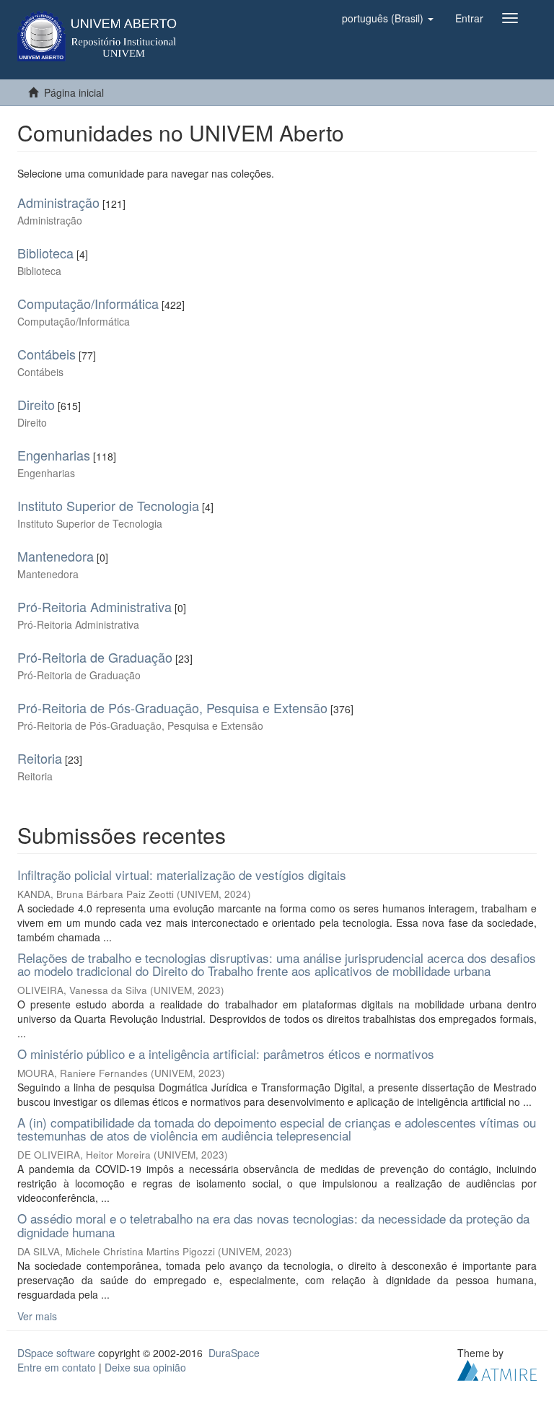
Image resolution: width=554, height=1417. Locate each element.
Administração (58, 202)
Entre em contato (56, 1367)
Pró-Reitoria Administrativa (94, 606)
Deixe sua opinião (145, 1367)
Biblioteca (45, 252)
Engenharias (53, 454)
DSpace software (56, 1353)
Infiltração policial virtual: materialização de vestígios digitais (181, 875)
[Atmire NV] (497, 1368)
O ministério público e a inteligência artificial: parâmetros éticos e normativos (225, 1054)
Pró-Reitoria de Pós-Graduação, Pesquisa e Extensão (172, 707)
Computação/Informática (88, 303)
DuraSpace (234, 1353)
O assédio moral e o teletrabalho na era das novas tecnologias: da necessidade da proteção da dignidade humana (273, 1225)
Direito (36, 404)
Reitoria (39, 758)
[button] (387, 18)
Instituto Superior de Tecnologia (108, 505)
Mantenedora (55, 555)
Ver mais (37, 1316)
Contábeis (46, 353)
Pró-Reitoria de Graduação (94, 657)
